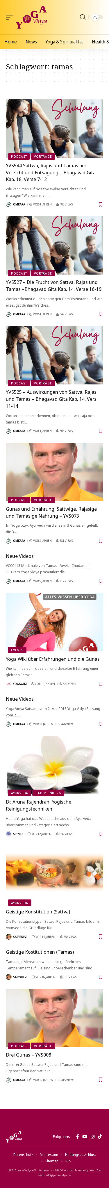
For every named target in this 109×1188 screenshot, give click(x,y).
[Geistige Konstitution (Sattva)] (54, 875)
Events (17, 650)
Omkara (19, 204)
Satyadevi (20, 937)
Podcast (19, 156)
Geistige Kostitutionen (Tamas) (40, 951)
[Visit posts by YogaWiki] (9, 684)
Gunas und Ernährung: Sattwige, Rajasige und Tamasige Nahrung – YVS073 (51, 512)
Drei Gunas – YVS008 (28, 1054)
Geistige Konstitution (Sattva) (38, 911)
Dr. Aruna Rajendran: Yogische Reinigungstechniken (38, 805)
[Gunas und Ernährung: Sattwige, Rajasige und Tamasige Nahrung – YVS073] (54, 472)
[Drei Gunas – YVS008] (54, 1018)
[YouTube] (85, 1136)
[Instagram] (92, 1136)
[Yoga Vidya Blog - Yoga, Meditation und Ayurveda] (31, 17)
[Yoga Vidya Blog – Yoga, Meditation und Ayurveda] (14, 1137)
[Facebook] (77, 1136)
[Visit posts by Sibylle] (9, 834)
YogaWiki (20, 684)
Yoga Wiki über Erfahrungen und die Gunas (53, 658)
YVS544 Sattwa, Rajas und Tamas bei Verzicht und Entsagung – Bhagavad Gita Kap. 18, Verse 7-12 (51, 172)
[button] (11, 17)
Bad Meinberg (48, 793)
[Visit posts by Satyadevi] (9, 937)
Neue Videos (20, 556)
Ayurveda (19, 793)
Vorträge (43, 156)
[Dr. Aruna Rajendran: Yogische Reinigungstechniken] (54, 765)
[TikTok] (100, 1136)
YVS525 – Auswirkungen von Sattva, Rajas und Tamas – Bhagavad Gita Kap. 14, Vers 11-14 (51, 399)
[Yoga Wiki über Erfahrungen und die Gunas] (54, 622)
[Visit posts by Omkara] (9, 204)
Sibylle (18, 834)
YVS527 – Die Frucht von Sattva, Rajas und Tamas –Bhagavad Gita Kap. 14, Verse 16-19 (53, 285)
